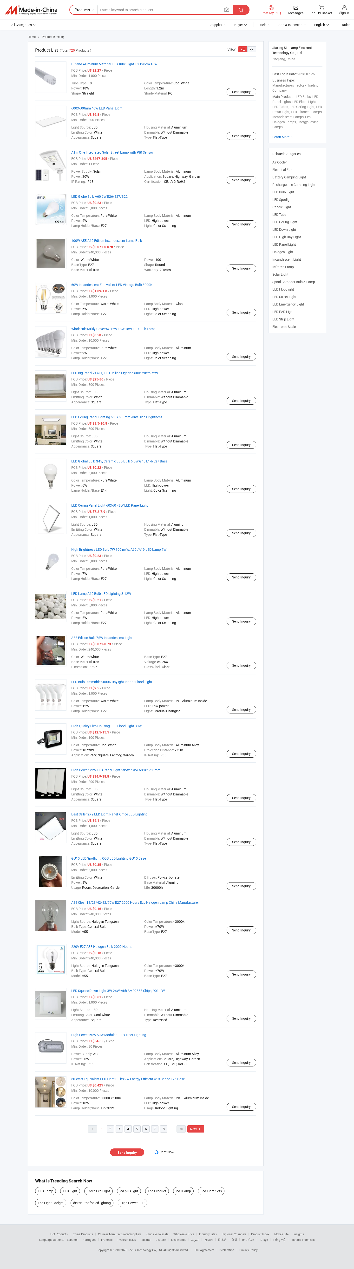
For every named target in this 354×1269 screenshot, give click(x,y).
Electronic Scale (284, 326)
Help (263, 24)
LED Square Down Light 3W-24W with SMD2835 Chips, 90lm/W (118, 990)
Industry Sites (208, 1234)
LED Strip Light (283, 319)
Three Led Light (98, 1191)
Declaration (226, 1250)
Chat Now (166, 1152)
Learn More (283, 137)
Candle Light (281, 207)
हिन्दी (234, 1240)
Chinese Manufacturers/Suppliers (119, 1234)
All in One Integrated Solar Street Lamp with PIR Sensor (112, 152)
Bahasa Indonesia (303, 1240)
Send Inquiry (241, 91)
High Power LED (132, 1203)
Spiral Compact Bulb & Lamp (293, 281)
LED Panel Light (284, 244)
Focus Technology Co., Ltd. (145, 1250)
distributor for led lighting (92, 1203)
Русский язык (127, 1240)
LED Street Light (284, 296)
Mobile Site (281, 1234)
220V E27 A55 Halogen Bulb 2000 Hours (101, 946)
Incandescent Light (286, 259)
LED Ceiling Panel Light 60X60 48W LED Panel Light (109, 505)
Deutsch (161, 1240)
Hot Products (59, 1234)
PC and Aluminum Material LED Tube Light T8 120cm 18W (114, 64)
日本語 (222, 1240)
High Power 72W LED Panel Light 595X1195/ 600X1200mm (115, 770)
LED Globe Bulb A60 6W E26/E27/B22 (99, 196)
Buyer (238, 24)
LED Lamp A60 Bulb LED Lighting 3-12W (101, 593)
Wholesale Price (183, 1234)
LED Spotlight (282, 199)
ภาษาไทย (248, 1240)
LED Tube (279, 214)
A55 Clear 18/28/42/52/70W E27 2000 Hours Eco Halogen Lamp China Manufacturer (135, 902)
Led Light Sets (211, 1191)
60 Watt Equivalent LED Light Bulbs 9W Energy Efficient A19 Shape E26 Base (128, 1079)
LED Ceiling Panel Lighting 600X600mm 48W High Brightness (116, 417)
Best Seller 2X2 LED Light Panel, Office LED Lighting (109, 814)
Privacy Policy (248, 1250)
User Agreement (204, 1250)
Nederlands (178, 1240)
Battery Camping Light (289, 177)
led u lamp (183, 1191)
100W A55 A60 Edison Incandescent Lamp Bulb (106, 240)
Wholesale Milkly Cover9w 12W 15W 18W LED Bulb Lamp (113, 328)
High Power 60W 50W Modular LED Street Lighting (108, 1034)
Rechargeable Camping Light (293, 184)
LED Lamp (45, 1191)
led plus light (129, 1191)
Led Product (157, 1191)
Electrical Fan (282, 169)
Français (106, 1240)
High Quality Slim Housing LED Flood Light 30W (106, 726)
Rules (346, 24)
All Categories (21, 24)
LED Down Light (284, 229)
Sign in (344, 12)
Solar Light (280, 274)
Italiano (146, 1240)
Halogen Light (282, 252)
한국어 (208, 1240)
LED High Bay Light (286, 237)
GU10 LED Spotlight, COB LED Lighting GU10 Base (108, 858)
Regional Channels (234, 1234)
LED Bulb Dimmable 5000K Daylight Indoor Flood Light (111, 681)
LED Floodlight (283, 289)
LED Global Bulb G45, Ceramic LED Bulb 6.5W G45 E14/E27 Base (119, 461)
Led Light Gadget (51, 1203)
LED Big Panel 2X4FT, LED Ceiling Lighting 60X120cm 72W (114, 373)
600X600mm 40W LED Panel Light (97, 108)
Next (196, 1128)
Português (89, 1240)
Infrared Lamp (283, 267)
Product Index (260, 1234)
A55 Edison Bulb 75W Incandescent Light (101, 637)
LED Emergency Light (288, 304)
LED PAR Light (283, 311)
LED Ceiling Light (284, 222)
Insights (299, 1234)
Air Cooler (279, 162)
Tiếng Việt (279, 1240)
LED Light (70, 1191)
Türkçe (263, 1240)
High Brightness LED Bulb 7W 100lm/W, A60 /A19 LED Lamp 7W (118, 549)
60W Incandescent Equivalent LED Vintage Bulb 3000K (111, 284)
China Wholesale (157, 1234)
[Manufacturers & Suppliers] (31, 10)
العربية (195, 1240)
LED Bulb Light (283, 192)
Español (72, 1240)
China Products (83, 1234)
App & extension (290, 24)
